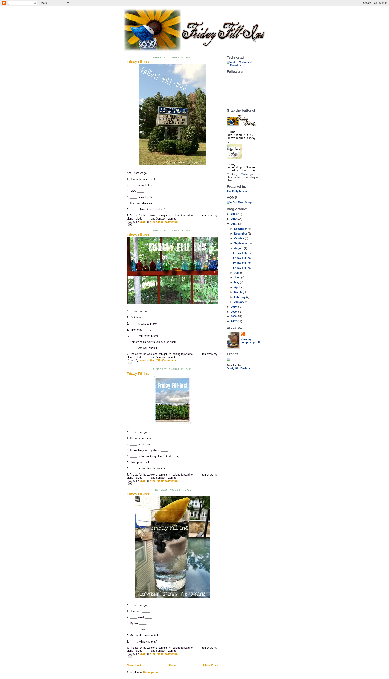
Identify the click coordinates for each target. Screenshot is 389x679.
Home (172, 665)
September (241, 243)
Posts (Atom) (151, 672)
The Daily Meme (237, 191)
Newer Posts (134, 665)
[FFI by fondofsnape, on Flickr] (172, 114)
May (237, 282)
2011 (234, 223)
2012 (234, 219)
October (239, 238)
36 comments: (169, 653)
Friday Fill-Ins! (138, 494)
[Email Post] (172, 224)
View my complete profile (251, 341)
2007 (234, 321)
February (240, 297)
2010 (234, 306)
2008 (234, 316)
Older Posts (210, 665)
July (237, 272)
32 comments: (169, 360)
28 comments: (169, 221)
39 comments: (169, 480)
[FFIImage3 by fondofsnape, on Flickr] (244, 151)
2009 (234, 311)
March (238, 292)
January (239, 301)
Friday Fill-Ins (138, 62)
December (241, 228)
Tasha (244, 174)
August (239, 248)
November (241, 233)
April (237, 287)
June (237, 277)
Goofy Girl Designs (239, 368)
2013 (234, 214)
